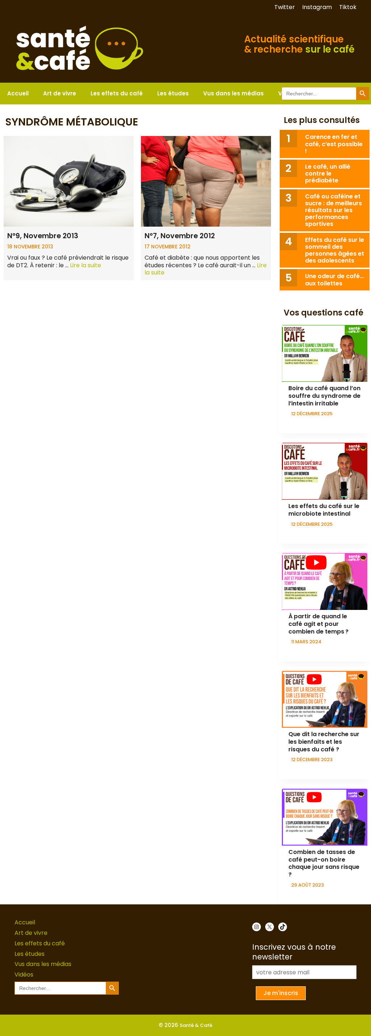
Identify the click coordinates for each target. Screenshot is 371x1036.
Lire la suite (85, 265)
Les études (173, 93)
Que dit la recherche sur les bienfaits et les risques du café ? (323, 742)
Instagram (317, 7)
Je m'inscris (280, 993)
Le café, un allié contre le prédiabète (327, 173)
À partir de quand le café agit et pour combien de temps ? (318, 624)
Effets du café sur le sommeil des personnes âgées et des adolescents (334, 250)
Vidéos (23, 974)
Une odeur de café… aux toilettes (334, 279)
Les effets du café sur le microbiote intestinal (323, 510)
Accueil (18, 93)
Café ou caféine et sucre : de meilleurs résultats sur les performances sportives (333, 210)
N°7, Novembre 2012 (180, 236)
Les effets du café (117, 93)
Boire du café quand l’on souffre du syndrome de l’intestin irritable (324, 396)
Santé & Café (196, 1025)
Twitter (284, 7)
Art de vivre (59, 93)
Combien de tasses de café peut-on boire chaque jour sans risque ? (323, 863)
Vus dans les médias (233, 93)
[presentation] (324, 353)
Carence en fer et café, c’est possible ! (334, 144)
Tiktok (348, 7)
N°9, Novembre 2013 (42, 236)
